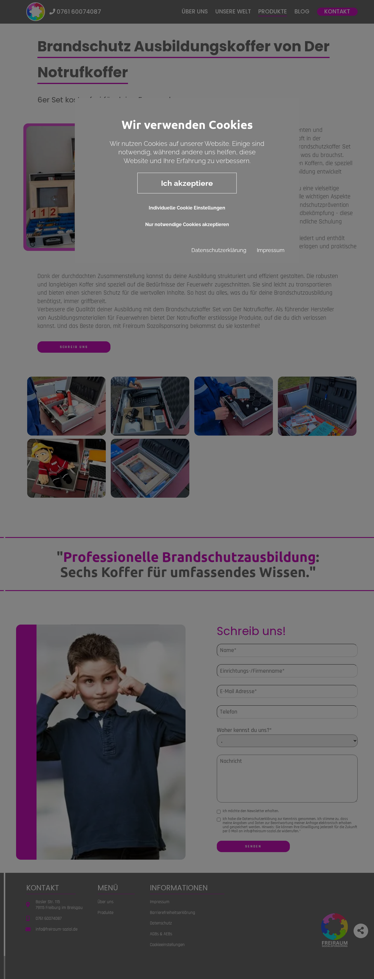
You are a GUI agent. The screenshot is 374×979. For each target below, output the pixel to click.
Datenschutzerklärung (218, 250)
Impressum (271, 250)
